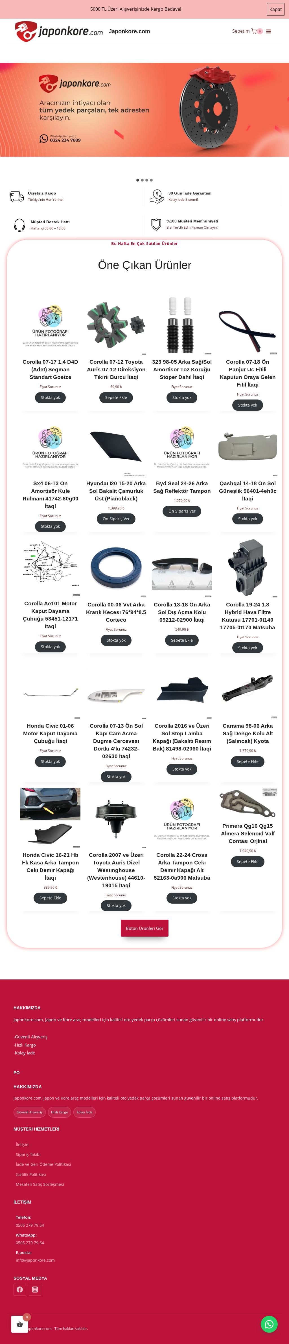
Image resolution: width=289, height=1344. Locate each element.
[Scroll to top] (247, 1336)
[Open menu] (270, 31)
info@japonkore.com (35, 1260)
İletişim (23, 1144)
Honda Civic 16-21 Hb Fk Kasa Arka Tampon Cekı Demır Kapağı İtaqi (50, 866)
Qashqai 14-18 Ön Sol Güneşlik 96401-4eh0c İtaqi (248, 491)
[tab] (137, 180)
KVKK (203, 1328)
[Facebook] (20, 1290)
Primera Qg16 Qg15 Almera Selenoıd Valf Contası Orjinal (248, 833)
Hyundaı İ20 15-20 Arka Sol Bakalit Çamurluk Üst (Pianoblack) (116, 491)
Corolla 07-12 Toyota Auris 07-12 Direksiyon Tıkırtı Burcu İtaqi (116, 369)
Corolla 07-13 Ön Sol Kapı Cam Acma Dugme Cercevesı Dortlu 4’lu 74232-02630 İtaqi (116, 741)
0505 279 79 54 (30, 1225)
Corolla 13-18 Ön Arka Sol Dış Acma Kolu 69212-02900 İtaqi (182, 612)
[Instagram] (35, 1290)
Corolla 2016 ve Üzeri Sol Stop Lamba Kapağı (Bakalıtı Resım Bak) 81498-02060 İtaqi (182, 737)
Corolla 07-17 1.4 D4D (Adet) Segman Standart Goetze (50, 369)
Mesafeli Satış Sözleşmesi (40, 1184)
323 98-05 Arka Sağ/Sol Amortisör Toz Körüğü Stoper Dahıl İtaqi (182, 369)
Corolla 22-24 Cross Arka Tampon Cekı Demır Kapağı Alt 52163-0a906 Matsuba (182, 866)
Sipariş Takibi (28, 1154)
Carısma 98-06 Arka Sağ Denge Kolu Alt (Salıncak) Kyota (248, 733)
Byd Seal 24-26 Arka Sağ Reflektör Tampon (182, 487)
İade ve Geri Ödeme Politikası (43, 1164)
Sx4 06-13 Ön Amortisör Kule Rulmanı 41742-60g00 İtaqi (50, 494)
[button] (269, 1324)
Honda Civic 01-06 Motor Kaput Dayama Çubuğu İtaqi (50, 733)
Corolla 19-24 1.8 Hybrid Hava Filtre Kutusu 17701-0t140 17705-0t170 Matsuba (247, 616)
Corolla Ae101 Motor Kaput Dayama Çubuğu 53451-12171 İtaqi (50, 615)
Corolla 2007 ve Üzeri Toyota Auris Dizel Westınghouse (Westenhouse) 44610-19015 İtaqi (116, 870)
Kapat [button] (276, 9)
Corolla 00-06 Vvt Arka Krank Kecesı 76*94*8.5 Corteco (116, 612)
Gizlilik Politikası (31, 1174)
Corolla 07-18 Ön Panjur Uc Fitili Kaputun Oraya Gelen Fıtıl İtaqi (248, 373)
